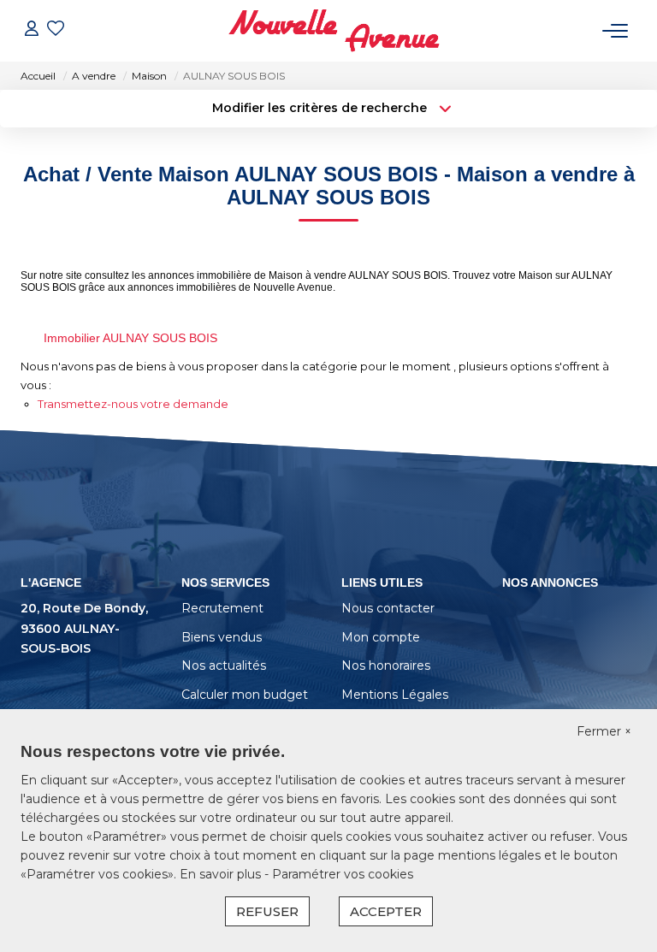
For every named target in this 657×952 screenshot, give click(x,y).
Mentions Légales (394, 694)
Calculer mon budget (244, 694)
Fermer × (604, 731)
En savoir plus (222, 874)
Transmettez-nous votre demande (133, 404)
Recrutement (222, 608)
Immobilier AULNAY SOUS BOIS (130, 338)
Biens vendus (221, 637)
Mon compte (380, 637)
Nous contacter (388, 608)
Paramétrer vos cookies (342, 874)
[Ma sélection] (55, 30)
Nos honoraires (385, 665)
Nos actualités (223, 665)
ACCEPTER (386, 911)
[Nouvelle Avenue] (334, 31)
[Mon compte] (31, 30)
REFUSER (267, 911)
